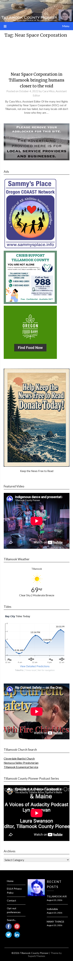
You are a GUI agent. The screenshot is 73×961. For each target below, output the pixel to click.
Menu (65, 26)
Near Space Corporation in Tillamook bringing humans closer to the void (36, 80)
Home (10, 880)
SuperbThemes (36, 955)
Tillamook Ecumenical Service (21, 767)
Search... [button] (11, 919)
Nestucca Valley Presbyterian (21, 762)
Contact (11, 900)
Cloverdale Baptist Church (19, 758)
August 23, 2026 (54, 900)
